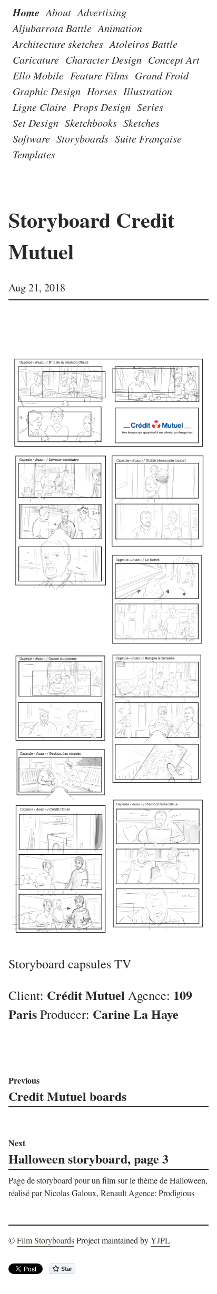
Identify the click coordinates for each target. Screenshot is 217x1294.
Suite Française (148, 138)
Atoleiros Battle (143, 43)
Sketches (141, 122)
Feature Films (99, 75)
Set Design (35, 122)
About (58, 12)
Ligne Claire (39, 107)
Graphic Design (47, 91)
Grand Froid (162, 75)
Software (31, 138)
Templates (34, 154)
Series (150, 107)
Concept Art (174, 59)
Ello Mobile (38, 75)
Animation (120, 28)
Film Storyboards (45, 1240)
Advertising (101, 12)
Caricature (36, 59)
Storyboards (82, 138)
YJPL (160, 1240)
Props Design (102, 107)
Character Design (103, 59)
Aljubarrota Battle (52, 28)
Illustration (147, 91)
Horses (102, 91)
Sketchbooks (91, 122)
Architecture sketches (58, 43)
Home (26, 12)
